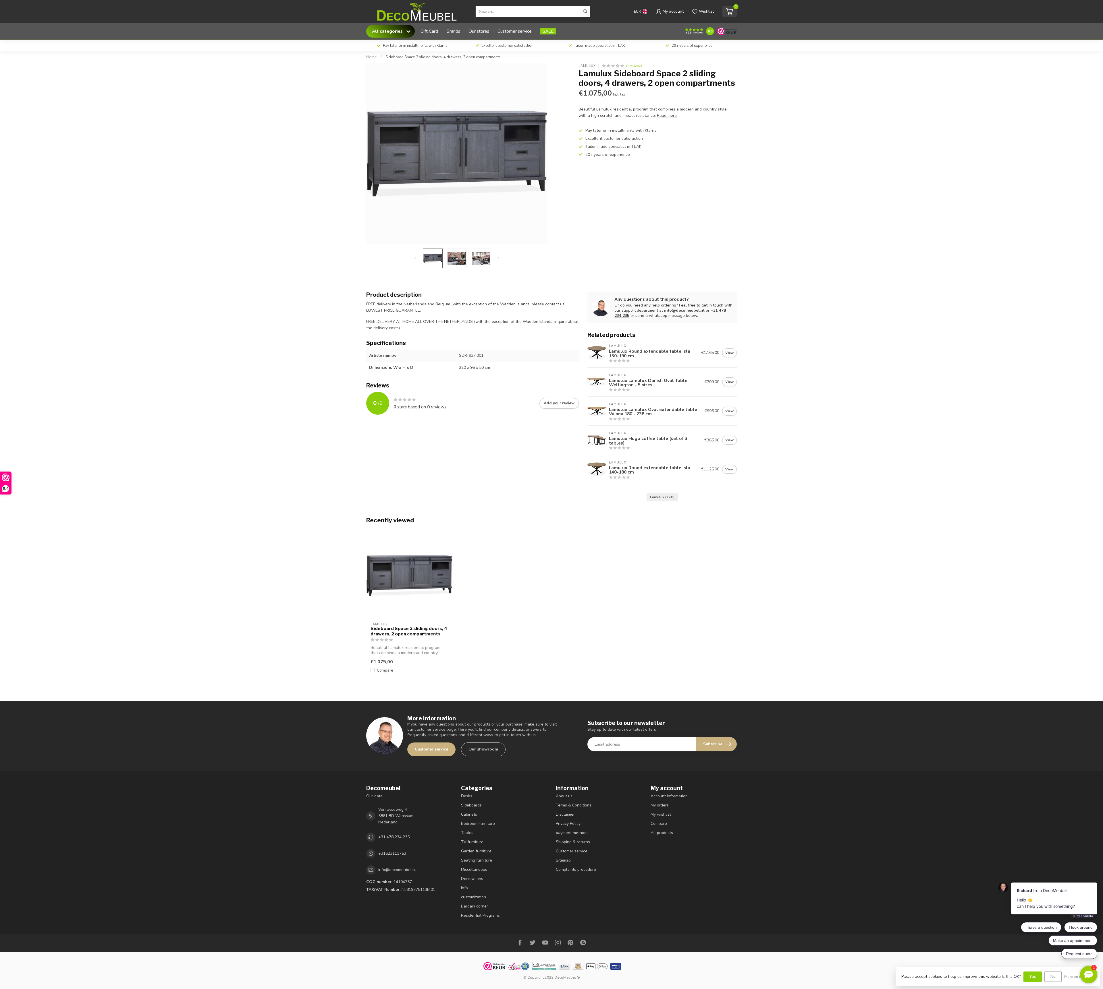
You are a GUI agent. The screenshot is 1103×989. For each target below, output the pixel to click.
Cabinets (469, 814)
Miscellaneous (474, 869)
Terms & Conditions (573, 805)
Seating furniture (476, 860)
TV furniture (472, 842)
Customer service (514, 31)
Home (371, 57)
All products (662, 832)
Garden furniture (476, 851)
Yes (1032, 976)
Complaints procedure (576, 869)
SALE (548, 31)
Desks (466, 796)
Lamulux (587, 65)
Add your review (559, 403)
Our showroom (483, 749)
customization (473, 897)
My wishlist (661, 814)
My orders (660, 805)
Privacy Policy (568, 823)
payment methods (572, 832)
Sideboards (471, 805)
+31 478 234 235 (394, 837)
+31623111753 (392, 853)
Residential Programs (480, 915)
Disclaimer (565, 814)
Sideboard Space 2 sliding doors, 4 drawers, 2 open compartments (443, 57)
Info (464, 888)
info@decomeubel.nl (684, 310)
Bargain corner (474, 906)
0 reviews (634, 65)
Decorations (472, 878)
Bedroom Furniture (478, 823)
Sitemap (563, 860)
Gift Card (429, 31)
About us (564, 796)
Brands (453, 31)
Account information (669, 796)
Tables (467, 832)
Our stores (478, 31)
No (1053, 976)
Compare (385, 670)
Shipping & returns (573, 842)
